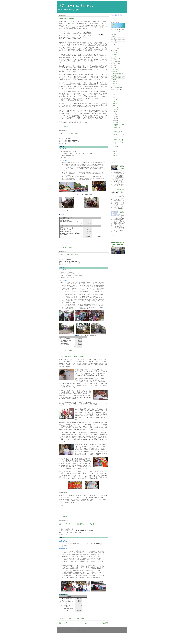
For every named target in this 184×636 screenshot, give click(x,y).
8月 (115, 114)
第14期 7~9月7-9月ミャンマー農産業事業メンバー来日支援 (76, 524)
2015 (114, 151)
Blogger (105, 630)
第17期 (113, 85)
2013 (114, 155)
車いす (113, 65)
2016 (114, 149)
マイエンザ (114, 46)
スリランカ (114, 42)
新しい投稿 (63, 623)
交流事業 (78, 618)
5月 (115, 120)
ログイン (113, 18)
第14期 (70, 247)
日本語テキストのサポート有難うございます (72, 356)
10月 (115, 109)
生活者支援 (114, 71)
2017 (114, 105)
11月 (115, 107)
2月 (115, 122)
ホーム (84, 623)
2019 (114, 101)
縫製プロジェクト (115, 89)
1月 (115, 146)
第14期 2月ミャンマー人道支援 (68, 254)
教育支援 (65, 516)
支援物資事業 (114, 61)
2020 (114, 99)
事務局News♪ (66, 126)
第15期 (113, 81)
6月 (115, 118)
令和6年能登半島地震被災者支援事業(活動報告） (120, 167)
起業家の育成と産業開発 (66, 18)
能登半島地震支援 (115, 87)
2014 (114, 153)
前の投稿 (105, 623)
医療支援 (113, 50)
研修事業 (113, 56)
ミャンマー (66, 350)
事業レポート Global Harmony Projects (75, 5)
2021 (114, 97)
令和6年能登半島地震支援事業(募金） (120, 213)
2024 (114, 95)
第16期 (113, 83)
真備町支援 (114, 69)
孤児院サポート (115, 58)
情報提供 (113, 67)
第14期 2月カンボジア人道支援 (68, 133)
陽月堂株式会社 (96, 27)
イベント (113, 38)
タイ (112, 44)
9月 (115, 111)
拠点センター (72, 618)
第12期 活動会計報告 (116, 73)
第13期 (113, 75)
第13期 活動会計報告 (116, 77)
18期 (112, 36)
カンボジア (66, 247)
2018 (114, 103)
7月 (115, 116)
